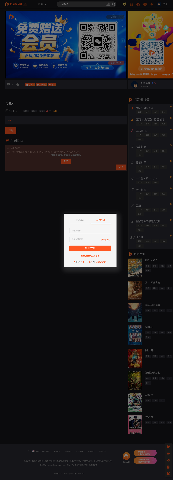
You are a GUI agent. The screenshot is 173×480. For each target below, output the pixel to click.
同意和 (91, 262)
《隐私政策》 (101, 262)
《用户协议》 (86, 262)
